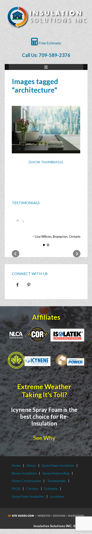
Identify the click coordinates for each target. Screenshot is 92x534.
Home (16, 465)
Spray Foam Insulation (58, 465)
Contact (32, 489)
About (31, 465)
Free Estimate (49, 43)
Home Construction (26, 481)
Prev (15, 254)
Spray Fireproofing (55, 473)
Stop (48, 245)
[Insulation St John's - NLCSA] (37, 334)
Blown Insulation (24, 473)
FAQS (16, 489)
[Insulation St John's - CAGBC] (16, 360)
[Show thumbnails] (46, 162)
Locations (57, 496)
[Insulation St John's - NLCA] (16, 335)
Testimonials (26, 202)
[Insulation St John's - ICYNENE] (37, 361)
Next (76, 254)
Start (44, 245)
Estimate (51, 489)
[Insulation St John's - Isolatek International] (67, 335)
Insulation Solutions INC (47, 21)
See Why (44, 437)
